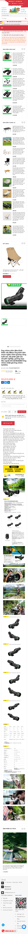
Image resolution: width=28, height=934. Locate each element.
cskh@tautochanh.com (10, 892)
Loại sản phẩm (5, 15)
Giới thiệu (5, 898)
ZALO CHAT (18, 895)
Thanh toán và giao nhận (7, 904)
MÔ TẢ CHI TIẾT (8, 423)
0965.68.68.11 (8, 886)
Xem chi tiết (7, 276)
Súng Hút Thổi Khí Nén (21, 922)
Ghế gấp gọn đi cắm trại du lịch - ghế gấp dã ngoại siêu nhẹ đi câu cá (13, 270)
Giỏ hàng (9, 5)
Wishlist (15, 3)
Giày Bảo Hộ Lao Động (21, 918)
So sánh (21, 3)
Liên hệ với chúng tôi (7, 910)
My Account (7, 3)
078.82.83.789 (8, 889)
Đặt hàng (22, 411)
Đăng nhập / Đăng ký (18, 5)
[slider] (4, 371)
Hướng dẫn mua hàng (8, 900)
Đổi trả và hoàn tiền (7, 907)
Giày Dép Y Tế (20, 914)
